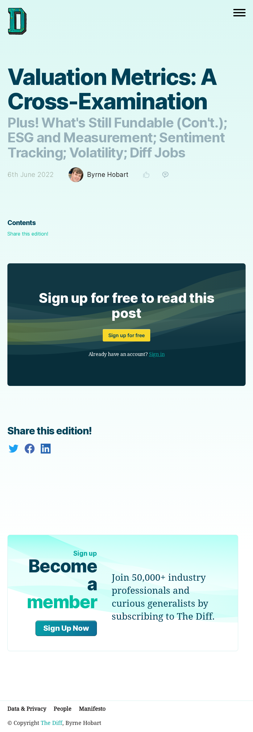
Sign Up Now (66, 628)
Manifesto (92, 708)
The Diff (51, 722)
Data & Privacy (26, 708)
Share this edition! (27, 234)
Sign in (157, 354)
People (63, 708)
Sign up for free (126, 335)
